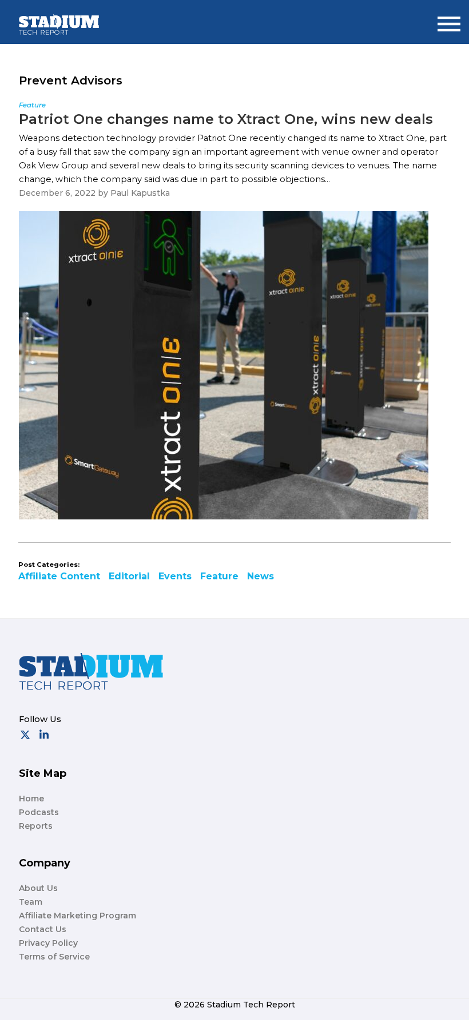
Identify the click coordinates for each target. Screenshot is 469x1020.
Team (30, 902)
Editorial (129, 576)
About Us (38, 888)
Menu (449, 19)
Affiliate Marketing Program (77, 915)
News (260, 576)
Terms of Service (54, 957)
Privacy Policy (48, 943)
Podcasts (39, 812)
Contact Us (42, 929)
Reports (36, 826)
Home (31, 798)
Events (175, 576)
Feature (219, 576)
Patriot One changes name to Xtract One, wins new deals (226, 119)
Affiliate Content (59, 576)
